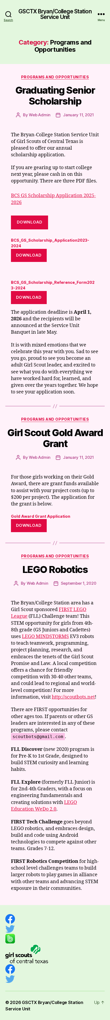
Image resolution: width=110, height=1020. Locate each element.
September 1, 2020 (78, 583)
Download (29, 222)
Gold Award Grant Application (40, 516)
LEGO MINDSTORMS (45, 636)
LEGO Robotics (55, 569)
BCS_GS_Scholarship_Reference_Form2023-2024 (53, 285)
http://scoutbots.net (73, 697)
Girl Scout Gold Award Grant (55, 438)
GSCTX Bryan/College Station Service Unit (54, 14)
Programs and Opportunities (55, 77)
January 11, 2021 (78, 114)
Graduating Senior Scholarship (55, 95)
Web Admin (39, 114)
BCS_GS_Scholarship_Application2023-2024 (50, 243)
